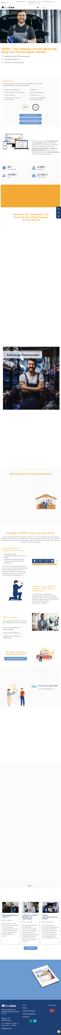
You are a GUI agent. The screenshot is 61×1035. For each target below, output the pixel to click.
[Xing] (31, 1021)
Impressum (25, 1017)
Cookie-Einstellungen (28, 1011)
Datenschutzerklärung (28, 1014)
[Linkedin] (35, 1021)
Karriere (24, 1008)
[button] (37, 7)
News (24, 1005)
